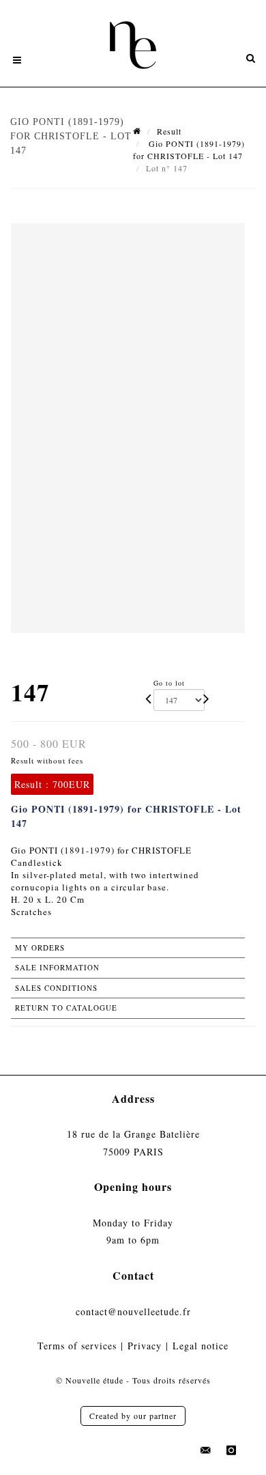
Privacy (145, 1345)
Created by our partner (133, 1415)
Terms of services (77, 1345)
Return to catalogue (66, 1007)
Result (169, 131)
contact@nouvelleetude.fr (133, 1311)
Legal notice (200, 1345)
